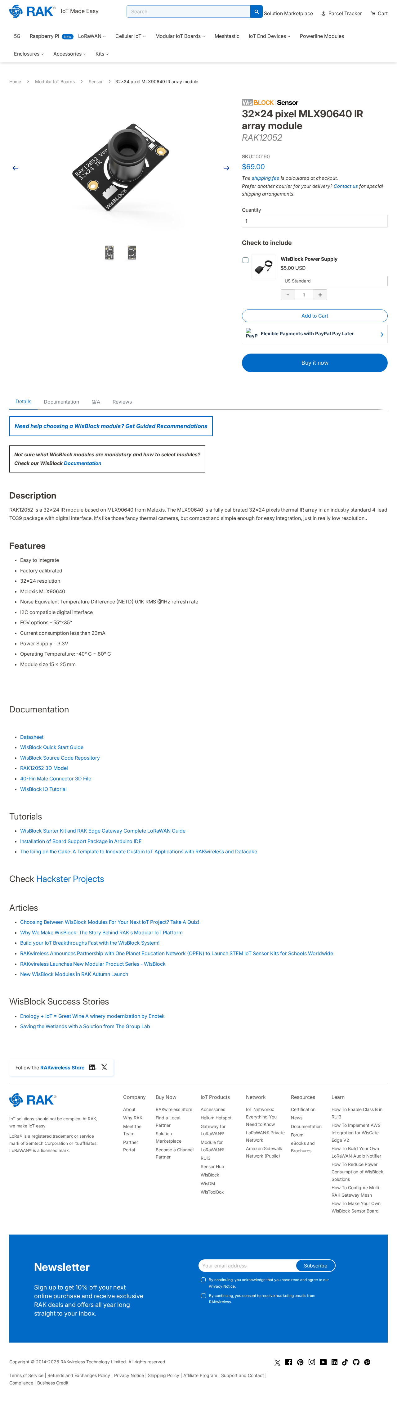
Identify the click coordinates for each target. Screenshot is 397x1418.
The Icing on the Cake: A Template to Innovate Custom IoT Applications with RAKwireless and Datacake (138, 851)
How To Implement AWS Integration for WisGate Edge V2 (356, 1132)
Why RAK (132, 1117)
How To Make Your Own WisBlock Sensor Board (356, 1207)
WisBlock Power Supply (309, 259)
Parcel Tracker (344, 13)
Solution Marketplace (288, 13)
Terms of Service (26, 1375)
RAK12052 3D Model (44, 768)
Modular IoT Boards (178, 36)
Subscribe (315, 1265)
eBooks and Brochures (303, 1146)
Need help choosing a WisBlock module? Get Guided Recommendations (111, 426)
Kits (100, 54)
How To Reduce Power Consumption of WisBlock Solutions (357, 1172)
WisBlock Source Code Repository (60, 758)
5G (17, 36)
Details (23, 401)
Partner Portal (130, 1146)
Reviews (122, 402)
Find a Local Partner (168, 1121)
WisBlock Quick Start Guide (51, 747)
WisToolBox (212, 1191)
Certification (303, 1109)
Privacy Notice (222, 1286)
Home (15, 81)
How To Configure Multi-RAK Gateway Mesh (356, 1191)
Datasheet (31, 737)
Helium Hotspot (216, 1117)
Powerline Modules (322, 36)
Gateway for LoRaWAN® (213, 1130)
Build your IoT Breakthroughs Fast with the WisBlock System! (89, 943)
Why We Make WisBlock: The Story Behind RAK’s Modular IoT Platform (101, 932)
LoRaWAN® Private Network (265, 1136)
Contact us (346, 186)
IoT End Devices (268, 36)
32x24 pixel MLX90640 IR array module (156, 81)
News (296, 1117)
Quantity (251, 210)
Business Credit (53, 1382)
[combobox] (188, 11)
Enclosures (27, 54)
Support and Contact (242, 1375)
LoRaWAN (90, 36)
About (129, 1109)
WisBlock (210, 1174)
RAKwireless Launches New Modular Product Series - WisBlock (93, 964)
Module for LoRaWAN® (212, 1146)
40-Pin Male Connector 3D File (55, 778)
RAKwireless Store (174, 1109)
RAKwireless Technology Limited (93, 1361)
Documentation (61, 402)
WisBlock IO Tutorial (43, 789)
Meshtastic (227, 36)
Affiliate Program (200, 1375)
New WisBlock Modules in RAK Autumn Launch (74, 974)
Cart (382, 13)
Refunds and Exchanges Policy (78, 1375)
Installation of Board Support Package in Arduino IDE (81, 841)
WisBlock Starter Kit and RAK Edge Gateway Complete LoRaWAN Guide (102, 831)
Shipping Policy (163, 1375)
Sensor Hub (212, 1166)
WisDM (208, 1183)
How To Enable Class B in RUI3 (357, 1113)
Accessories (68, 54)
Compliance (21, 1382)
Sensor (95, 81)
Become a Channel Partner (175, 1153)
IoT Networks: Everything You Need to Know (261, 1117)
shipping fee (265, 178)
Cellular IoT (129, 36)
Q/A (95, 402)
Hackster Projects (70, 879)
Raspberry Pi (44, 36)
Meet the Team (132, 1130)
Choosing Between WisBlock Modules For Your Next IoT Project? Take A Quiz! (109, 922)
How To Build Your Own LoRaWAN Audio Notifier (356, 1152)
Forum (297, 1134)
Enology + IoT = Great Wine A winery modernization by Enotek (92, 1016)
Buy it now (314, 362)
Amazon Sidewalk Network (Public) (264, 1152)
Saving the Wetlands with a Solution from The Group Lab (85, 1026)
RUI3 (206, 1158)
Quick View (265, 267)
